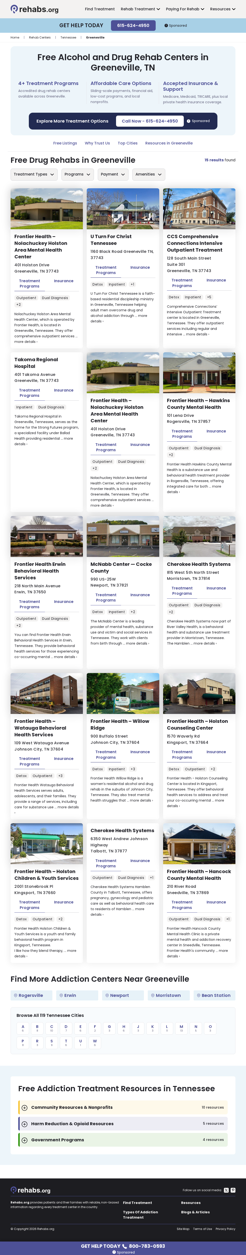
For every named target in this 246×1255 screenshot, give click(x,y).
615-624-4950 (133, 25)
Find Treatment (100, 9)
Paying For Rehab (182, 9)
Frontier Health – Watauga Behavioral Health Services (40, 728)
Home (15, 37)
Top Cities (128, 143)
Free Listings (65, 143)
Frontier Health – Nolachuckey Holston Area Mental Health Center (40, 246)
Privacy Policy (225, 1229)
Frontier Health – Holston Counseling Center (197, 724)
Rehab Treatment (138, 9)
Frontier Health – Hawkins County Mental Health (198, 404)
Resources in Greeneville (169, 143)
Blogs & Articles (195, 1212)
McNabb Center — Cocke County (121, 567)
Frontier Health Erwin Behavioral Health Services (40, 571)
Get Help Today (123, 1246)
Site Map (183, 1229)
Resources (220, 9)
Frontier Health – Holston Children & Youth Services (46, 875)
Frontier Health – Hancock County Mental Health (199, 875)
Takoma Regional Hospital (36, 363)
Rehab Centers (40, 37)
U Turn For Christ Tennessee (111, 240)
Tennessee (68, 37)
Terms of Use (202, 1229)
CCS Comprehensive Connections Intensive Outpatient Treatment (194, 243)
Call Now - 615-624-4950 (150, 121)
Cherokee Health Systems (199, 564)
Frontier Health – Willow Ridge (120, 724)
